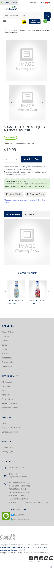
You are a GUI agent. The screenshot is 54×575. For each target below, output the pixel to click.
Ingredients (30, 214)
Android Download (22, 519)
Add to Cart (33, 159)
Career (5, 345)
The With (6, 353)
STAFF (31, 561)
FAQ (4, 423)
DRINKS (22, 30)
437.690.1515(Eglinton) (18, 499)
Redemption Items (10, 403)
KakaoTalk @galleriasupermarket (18, 475)
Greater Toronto (10, 2)
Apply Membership (10, 407)
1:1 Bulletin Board (16, 467)
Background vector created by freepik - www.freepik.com (24, 552)
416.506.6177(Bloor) (17, 495)
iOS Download (20, 515)
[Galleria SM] (10, 8)
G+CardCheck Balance (34, 21)
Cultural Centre (8, 447)
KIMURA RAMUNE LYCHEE (36, 302)
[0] (49, 21)
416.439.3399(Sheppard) (19, 502)
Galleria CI (6, 340)
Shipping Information (11, 427)
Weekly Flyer (7, 451)
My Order (6, 386)
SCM (38, 561)
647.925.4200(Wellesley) (19, 492)
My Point (6, 395)
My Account (7, 382)
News (4, 349)
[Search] (47, 15)
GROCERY (14, 30)
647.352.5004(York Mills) (19, 486)
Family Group (7, 399)
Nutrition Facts (13, 214)
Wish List (6, 390)
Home (6, 30)
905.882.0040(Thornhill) (19, 482)
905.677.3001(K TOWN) (40, 502)
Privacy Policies (8, 362)
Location (5, 336)
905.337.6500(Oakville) (18, 489)
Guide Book (7, 366)
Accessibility (7, 358)
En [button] (49, 2)
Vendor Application (10, 432)
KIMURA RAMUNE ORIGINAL (15, 302)
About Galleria (8, 332)
